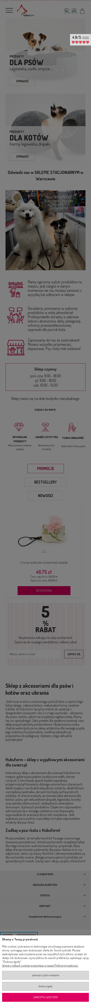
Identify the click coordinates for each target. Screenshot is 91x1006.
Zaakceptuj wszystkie (45, 997)
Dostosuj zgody (45, 986)
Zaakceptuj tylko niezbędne (45, 975)
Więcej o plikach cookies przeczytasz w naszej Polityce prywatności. (40, 965)
